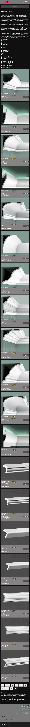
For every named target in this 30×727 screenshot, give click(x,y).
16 (2, 688)
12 (12, 685)
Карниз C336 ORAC (4, 384)
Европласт (5, 43)
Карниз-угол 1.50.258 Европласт (5, 481)
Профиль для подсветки (8, 65)
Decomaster (5, 44)
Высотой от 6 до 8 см (7, 57)
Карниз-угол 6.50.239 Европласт (5, 514)
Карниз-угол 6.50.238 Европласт (5, 578)
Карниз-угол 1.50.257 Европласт (5, 675)
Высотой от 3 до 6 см (7, 56)
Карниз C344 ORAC (4, 416)
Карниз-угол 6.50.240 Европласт (5, 643)
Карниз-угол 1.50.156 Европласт (5, 546)
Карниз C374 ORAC (4, 126)
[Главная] (7, 2)
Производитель (4, 39)
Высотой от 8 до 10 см (7, 58)
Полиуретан (5, 51)
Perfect (4, 47)
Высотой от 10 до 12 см (8, 59)
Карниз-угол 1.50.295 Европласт (5, 611)
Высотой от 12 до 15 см (8, 61)
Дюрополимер (6, 50)
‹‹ (2, 685)
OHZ (3, 40)
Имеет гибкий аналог (7, 67)
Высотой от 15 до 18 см (8, 62)
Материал (3, 49)
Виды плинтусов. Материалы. (8, 718)
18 (11, 688)
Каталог (15, 6)
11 (8, 685)
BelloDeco (5, 42)
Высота (2, 53)
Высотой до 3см (6, 54)
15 (25, 685)
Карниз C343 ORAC (4, 223)
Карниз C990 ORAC (4, 255)
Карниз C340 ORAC (4, 352)
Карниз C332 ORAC (4, 320)
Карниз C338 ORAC (4, 158)
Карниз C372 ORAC (4, 449)
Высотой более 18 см (7, 63)
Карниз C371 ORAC (4, 190)
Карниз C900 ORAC (4, 93)
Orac (4, 45)
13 (16, 685)
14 (21, 685)
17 (7, 688)
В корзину (26, 96)
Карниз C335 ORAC (4, 287)
